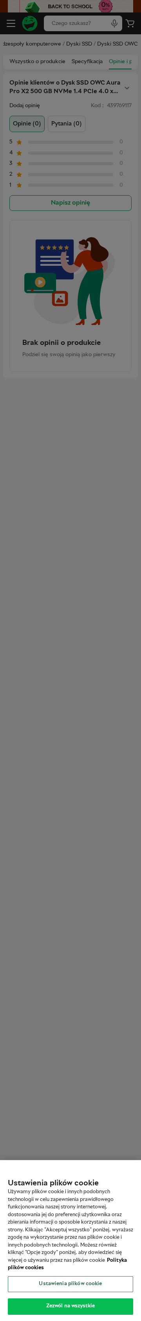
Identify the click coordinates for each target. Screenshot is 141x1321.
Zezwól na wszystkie (70, 1306)
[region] (70, 1240)
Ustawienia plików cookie (70, 1284)
